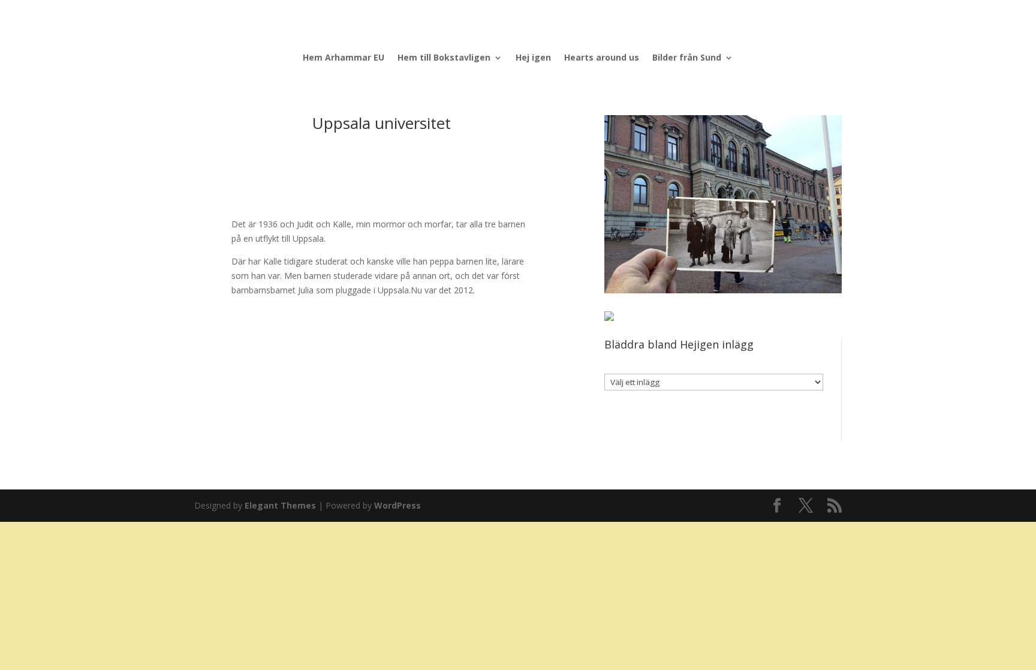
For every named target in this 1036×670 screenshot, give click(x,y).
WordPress (397, 505)
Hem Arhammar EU (343, 58)
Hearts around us (601, 58)
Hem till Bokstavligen (443, 58)
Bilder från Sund (686, 58)
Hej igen (533, 58)
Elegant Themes (280, 505)
